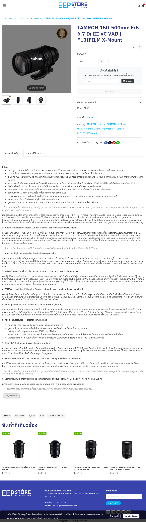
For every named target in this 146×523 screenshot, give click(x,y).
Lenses (102, 124)
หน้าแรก (8, 18)
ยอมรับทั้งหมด (131, 516)
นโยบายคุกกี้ (52, 518)
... (17, 18)
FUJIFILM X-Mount (31, 18)
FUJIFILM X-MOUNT (56, 415)
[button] (139, 6)
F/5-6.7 (32, 415)
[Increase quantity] (106, 61)
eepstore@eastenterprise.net (63, 505)
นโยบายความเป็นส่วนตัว (33, 518)
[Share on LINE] (118, 142)
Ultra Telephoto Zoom (89, 129)
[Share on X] (110, 142)
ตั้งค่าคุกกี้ (114, 516)
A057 (42, 415)
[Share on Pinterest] (114, 142)
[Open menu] (4, 6)
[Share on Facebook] (106, 142)
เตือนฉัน (129, 81)
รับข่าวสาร (113, 503)
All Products (108, 129)
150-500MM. (20, 415)
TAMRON (92, 124)
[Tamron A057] (11, 396)
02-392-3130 (60, 502)
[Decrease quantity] (96, 61)
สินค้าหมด (109, 91)
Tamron (90, 117)
